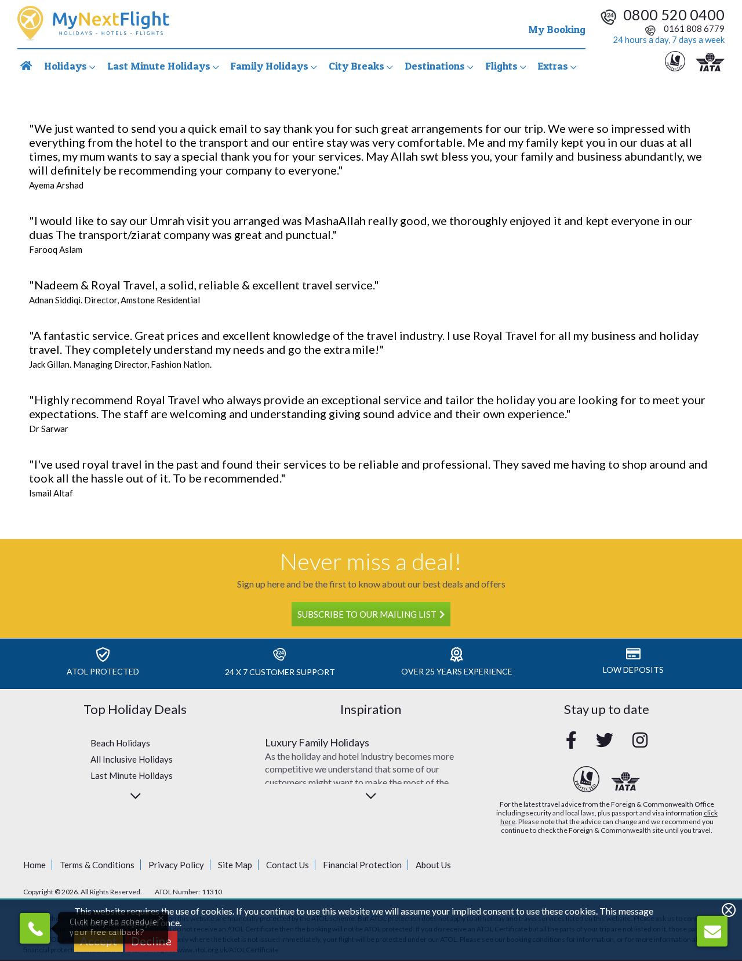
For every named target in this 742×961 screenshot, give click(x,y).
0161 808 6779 (693, 28)
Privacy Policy (176, 865)
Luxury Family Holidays (317, 742)
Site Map (235, 865)
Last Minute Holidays (131, 775)
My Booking (556, 29)
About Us (433, 865)
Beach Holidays (120, 743)
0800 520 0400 (674, 14)
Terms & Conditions (97, 865)
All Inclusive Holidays (131, 759)
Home (34, 865)
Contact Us (287, 865)
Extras (553, 66)
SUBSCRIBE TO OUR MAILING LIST (367, 614)
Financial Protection (362, 865)
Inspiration (370, 709)
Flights (502, 66)
